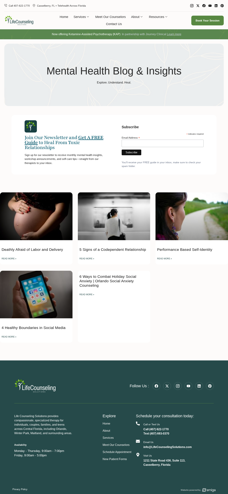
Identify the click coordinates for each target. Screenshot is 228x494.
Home (64, 17)
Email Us (148, 442)
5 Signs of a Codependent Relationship (112, 249)
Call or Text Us (151, 424)
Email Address (131, 137)
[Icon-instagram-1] (191, 5)
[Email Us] (138, 441)
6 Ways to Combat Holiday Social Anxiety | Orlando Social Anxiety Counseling (107, 280)
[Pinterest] (222, 5)
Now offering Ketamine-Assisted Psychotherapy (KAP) (86, 34)
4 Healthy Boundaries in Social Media (34, 328)
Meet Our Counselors (110, 17)
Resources (156, 17)
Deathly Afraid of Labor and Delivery (32, 249)
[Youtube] (210, 5)
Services (80, 17)
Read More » (9, 258)
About (135, 17)
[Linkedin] (216, 5)
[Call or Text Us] (138, 423)
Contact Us (114, 24)
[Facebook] (204, 5)
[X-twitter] (198, 5)
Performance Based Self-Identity (184, 249)
